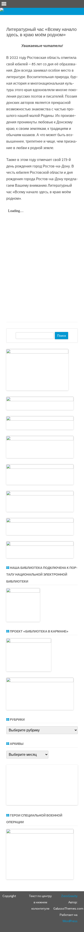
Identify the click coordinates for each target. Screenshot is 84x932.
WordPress (70, 921)
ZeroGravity (69, 896)
